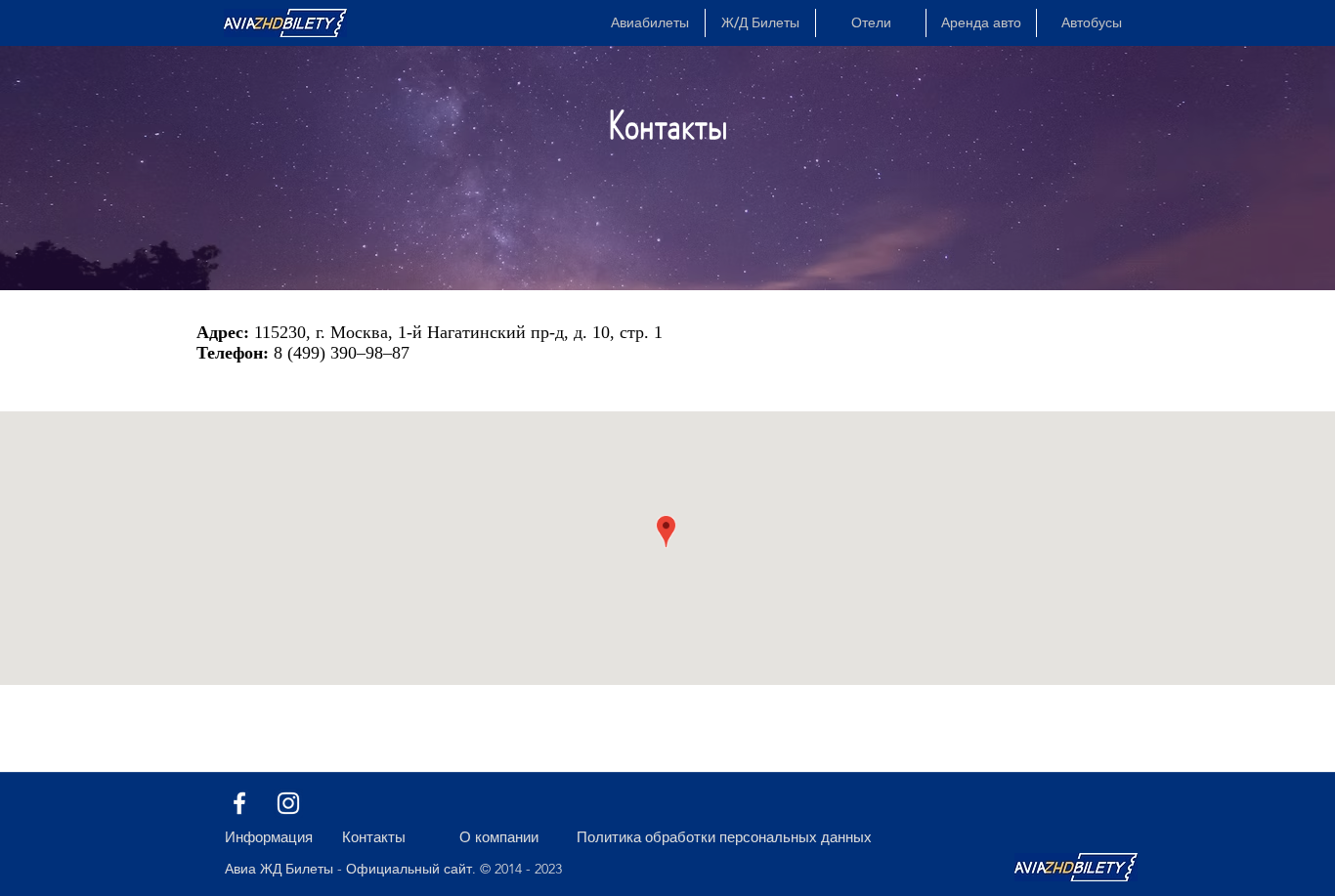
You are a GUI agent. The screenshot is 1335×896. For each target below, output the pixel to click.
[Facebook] (239, 803)
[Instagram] (288, 803)
